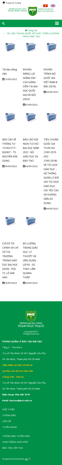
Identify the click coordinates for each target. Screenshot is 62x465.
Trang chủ (32, 30)
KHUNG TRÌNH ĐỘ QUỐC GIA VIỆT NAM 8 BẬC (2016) (50, 78)
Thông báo (9, 415)
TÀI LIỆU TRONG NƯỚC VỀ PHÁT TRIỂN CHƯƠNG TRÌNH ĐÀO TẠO (32, 35)
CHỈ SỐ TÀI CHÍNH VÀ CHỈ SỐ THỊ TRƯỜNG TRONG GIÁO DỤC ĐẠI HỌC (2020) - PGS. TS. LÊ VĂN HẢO (10, 260)
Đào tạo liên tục (12, 447)
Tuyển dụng (9, 427)
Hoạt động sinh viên (15, 441)
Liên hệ (6, 421)
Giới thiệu (8, 409)
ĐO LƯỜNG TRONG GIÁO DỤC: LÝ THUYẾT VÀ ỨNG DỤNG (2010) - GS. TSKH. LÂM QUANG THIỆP (30, 260)
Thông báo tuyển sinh (16, 435)
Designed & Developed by (13, 459)
